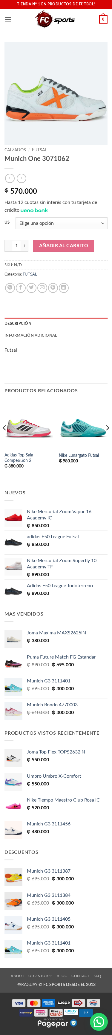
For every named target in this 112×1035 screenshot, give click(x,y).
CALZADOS (15, 150)
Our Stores (40, 976)
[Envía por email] (42, 288)
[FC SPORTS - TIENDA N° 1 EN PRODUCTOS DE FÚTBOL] (55, 19)
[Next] (107, 439)
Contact (80, 976)
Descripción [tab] (17, 323)
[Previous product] (21, 178)
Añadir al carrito (63, 246)
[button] (8, 19)
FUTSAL (39, 150)
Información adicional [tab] (30, 335)
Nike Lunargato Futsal (79, 455)
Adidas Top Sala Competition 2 (18, 458)
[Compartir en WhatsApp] (10, 288)
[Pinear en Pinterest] (53, 288)
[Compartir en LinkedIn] (64, 288)
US (7, 222)
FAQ (97, 976)
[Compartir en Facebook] (21, 288)
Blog (62, 976)
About (17, 976)
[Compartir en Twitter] (31, 288)
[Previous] (4, 439)
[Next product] (9, 178)
